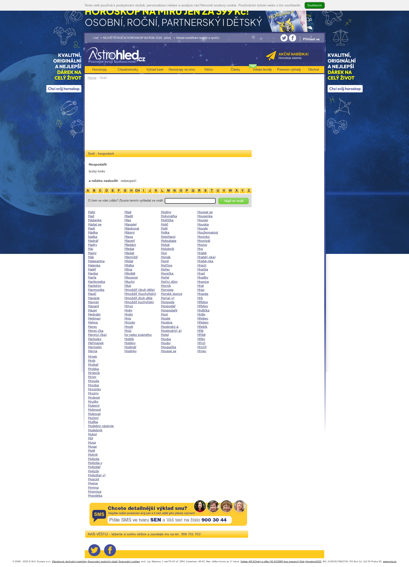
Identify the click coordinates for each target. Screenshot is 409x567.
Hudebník (95, 430)
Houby (166, 343)
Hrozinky (94, 389)
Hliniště (129, 273)
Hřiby (201, 339)
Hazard (93, 306)
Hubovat (94, 414)
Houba (166, 339)
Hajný (92, 253)
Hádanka (95, 220)
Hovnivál (203, 241)
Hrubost (94, 397)
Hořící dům (169, 282)
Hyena (93, 483)
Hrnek (92, 356)
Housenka (205, 216)
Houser (202, 220)
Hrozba (93, 385)
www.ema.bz (389, 561)
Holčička (167, 220)
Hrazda (202, 294)
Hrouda (93, 381)
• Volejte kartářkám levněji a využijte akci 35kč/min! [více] (186, 37)
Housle (202, 228)
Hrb (200, 298)
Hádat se (95, 224)
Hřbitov (202, 302)
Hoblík (129, 339)
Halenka (94, 265)
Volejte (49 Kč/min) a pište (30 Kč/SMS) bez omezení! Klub (272, 561)
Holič (164, 224)
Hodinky (130, 351)
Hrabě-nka (205, 261)
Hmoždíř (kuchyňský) (140, 294)
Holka (165, 232)
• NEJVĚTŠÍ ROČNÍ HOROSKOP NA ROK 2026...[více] (112, 37)
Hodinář (130, 347)
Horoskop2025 (313, 561)
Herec (92, 326)
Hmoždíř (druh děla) (139, 290)
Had (91, 216)
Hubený (94, 405)
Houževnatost (207, 232)
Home (92, 78)
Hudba (93, 422)
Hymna (93, 487)
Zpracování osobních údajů (103, 561)
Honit (165, 261)
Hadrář (93, 241)
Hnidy (128, 314)
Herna (92, 351)
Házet (92, 310)
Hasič (92, 294)
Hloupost (131, 277)
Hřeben (203, 322)
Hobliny (130, 343)
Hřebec (202, 318)
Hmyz (128, 306)
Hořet (165, 277)
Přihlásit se (311, 39)
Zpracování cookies (129, 561)
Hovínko (203, 236)
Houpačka (168, 347)
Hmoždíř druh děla (138, 298)
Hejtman (94, 318)
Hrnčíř (202, 347)
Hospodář (168, 306)
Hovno (202, 245)
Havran (93, 302)
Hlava (128, 236)
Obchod (313, 69)
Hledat (129, 249)
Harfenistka (96, 282)
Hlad (127, 212)
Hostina (166, 322)
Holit (164, 228)
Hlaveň (129, 241)
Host (164, 314)
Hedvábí (94, 314)
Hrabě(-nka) (206, 257)
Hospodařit (169, 310)
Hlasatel (130, 224)
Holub (165, 245)
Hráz (200, 290)
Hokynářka (169, 216)
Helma (93, 322)
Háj (90, 249)
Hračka (202, 269)
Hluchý (129, 282)
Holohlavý (168, 236)
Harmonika (96, 290)
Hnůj (127, 331)
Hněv (128, 310)
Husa (92, 442)
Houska (203, 224)
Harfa (92, 277)
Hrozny (93, 393)
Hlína (128, 269)
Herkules (94, 339)
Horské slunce (171, 294)
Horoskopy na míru (182, 69)
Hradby (202, 277)
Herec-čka (95, 331)
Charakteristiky (128, 69)
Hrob (91, 360)
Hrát (200, 286)
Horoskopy (99, 69)
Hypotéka (95, 495)
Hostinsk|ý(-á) (171, 331)
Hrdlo (201, 314)
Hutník (93, 454)
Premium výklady (289, 69)
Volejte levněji (262, 69)
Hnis (127, 318)
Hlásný (129, 232)
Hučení (93, 418)
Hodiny (166, 212)
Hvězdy (93, 471)
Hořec (165, 269)
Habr (91, 212)
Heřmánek (96, 343)
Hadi (91, 228)
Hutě (91, 450)
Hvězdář (94, 467)
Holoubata (168, 241)
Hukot (92, 434)
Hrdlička (203, 310)
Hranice (203, 282)
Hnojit (128, 326)
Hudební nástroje (101, 426)
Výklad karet (155, 69)
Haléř (92, 269)
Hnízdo (129, 322)
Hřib (200, 331)
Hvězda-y (95, 463)
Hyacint (93, 479)
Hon (164, 253)
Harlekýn (94, 286)
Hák (91, 257)
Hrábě (202, 253)
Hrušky (93, 401)
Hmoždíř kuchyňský (139, 302)
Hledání (130, 245)
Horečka (167, 273)
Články (235, 69)
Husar (92, 446)
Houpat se (168, 351)
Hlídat (128, 261)
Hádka (93, 232)
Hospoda (167, 302)
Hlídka (129, 265)
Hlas (127, 220)
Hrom (92, 377)
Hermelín (95, 347)
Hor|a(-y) (167, 298)
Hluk (127, 286)
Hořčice (166, 265)
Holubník (167, 249)
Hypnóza (94, 491)
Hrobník (94, 373)
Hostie (165, 318)
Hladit (128, 216)
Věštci (208, 69)
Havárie (94, 298)
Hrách (201, 265)
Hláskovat (131, 228)
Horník (166, 286)
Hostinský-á (169, 326)
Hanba (93, 273)
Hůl (90, 438)
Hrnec (201, 351)
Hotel (165, 335)
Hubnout (94, 409)
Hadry (92, 245)
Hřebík (202, 326)
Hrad (201, 273)
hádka (92, 236)
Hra (200, 249)
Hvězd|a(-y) (97, 475)
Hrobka (93, 369)
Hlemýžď (131, 257)
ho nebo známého (138, 335)
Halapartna (96, 261)
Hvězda (93, 459)
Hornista (167, 290)
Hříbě (201, 335)
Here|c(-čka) (97, 335)
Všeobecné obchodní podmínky (69, 561)
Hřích (201, 343)
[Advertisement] (168, 116)
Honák (166, 257)
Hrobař (93, 364)
